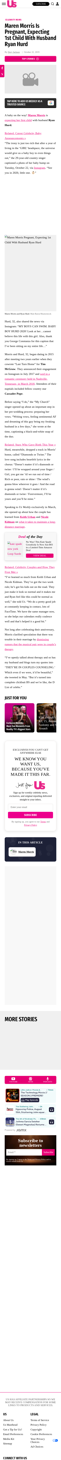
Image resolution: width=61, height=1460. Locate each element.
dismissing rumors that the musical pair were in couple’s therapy (30, 644)
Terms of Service (39, 1420)
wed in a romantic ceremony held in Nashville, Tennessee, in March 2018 (27, 378)
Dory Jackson (14, 52)
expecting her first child (18, 120)
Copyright (36, 1429)
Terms (43, 822)
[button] (52, 4)
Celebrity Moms (13, 19)
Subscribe (41, 3)
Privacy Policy (30, 825)
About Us (8, 1420)
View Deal (39, 555)
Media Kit (8, 1439)
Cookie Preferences (41, 1434)
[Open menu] (4, 4)
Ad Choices (36, 1446)
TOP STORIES (28, 58)
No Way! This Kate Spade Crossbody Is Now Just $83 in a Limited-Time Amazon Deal (39, 546)
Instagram (39, 167)
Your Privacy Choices (37, 1441)
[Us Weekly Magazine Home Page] (11, 4)
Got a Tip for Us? (12, 1429)
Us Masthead (10, 1424)
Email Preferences (13, 1434)
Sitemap (7, 1443)
